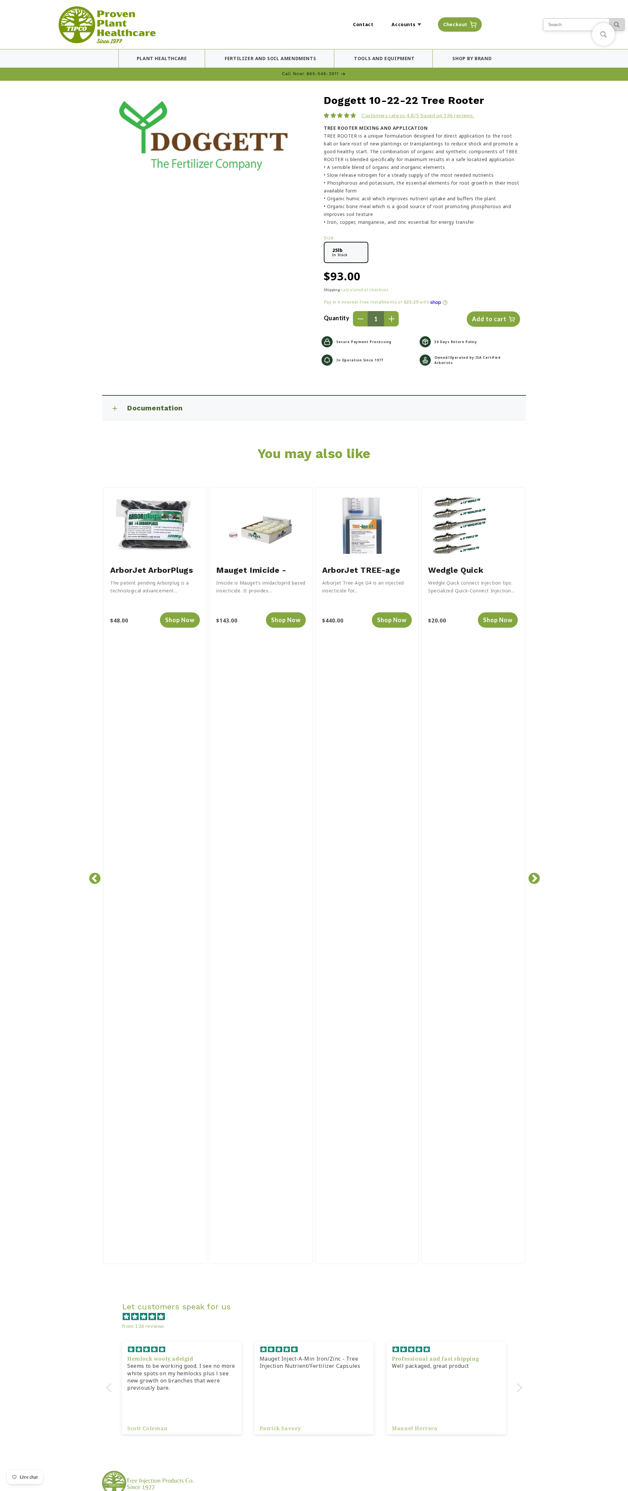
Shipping (332, 289)
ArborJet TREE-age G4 (361, 571)
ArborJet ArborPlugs (151, 570)
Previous (91, 875)
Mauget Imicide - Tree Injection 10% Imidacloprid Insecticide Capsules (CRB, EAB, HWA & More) (258, 571)
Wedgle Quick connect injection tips (472, 571)
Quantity (336, 318)
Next (531, 875)
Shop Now (180, 619)
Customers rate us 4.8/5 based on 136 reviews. (417, 115)
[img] (317, 1316)
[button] (408, 24)
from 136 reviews (143, 1326)
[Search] (616, 25)
